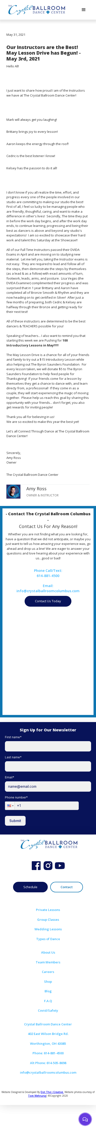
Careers (48, 972)
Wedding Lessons (48, 929)
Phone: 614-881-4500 (48, 1053)
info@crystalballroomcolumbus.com (48, 1072)
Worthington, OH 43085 (48, 1043)
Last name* (13, 757)
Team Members (48, 962)
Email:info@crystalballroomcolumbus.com (48, 588)
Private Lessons (48, 910)
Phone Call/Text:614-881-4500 (48, 573)
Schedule (30, 887)
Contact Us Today (48, 601)
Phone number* (16, 797)
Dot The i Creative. (52, 1092)
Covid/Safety (48, 1010)
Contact (67, 887)
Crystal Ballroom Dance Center (48, 1024)
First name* (13, 737)
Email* (9, 777)
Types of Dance (48, 939)
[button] (83, 9)
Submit (15, 821)
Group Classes (48, 919)
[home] (35, 9)
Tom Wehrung (37, 1095)
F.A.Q (48, 1001)
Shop (48, 981)
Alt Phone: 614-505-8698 (48, 1063)
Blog (48, 991)
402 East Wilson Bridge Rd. (48, 1034)
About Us (48, 952)
